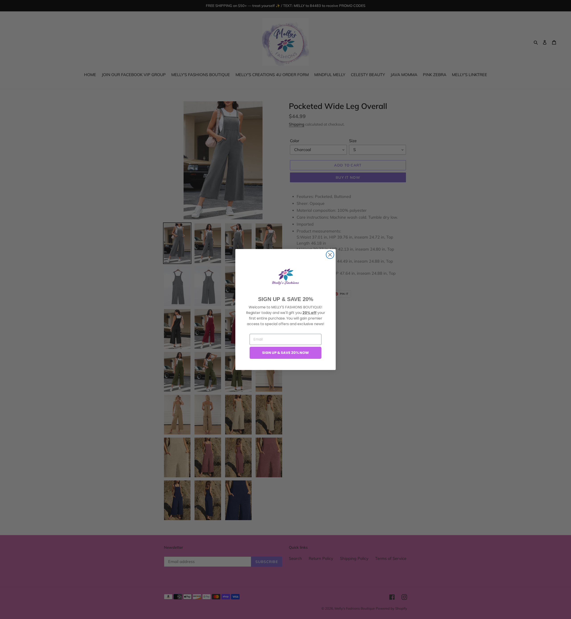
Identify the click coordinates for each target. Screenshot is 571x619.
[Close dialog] (330, 255)
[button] (285, 276)
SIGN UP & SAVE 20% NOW (285, 352)
